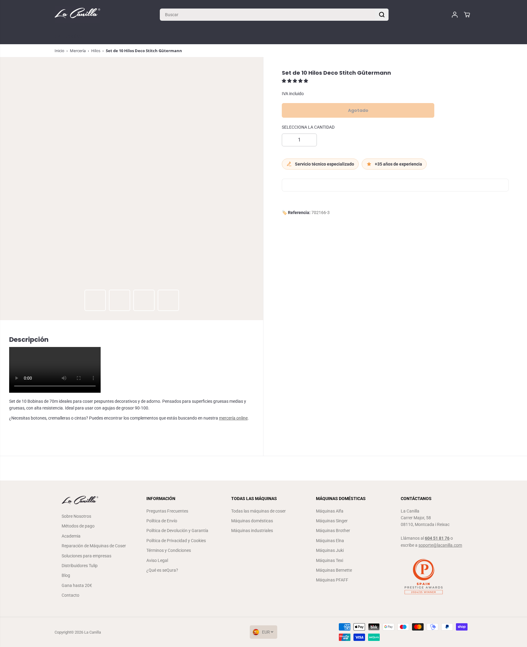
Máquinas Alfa (329, 511)
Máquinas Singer (332, 520)
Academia (71, 536)
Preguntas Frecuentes (167, 511)
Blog (66, 575)
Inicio (59, 50)
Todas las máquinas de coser (258, 511)
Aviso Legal (157, 560)
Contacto (70, 595)
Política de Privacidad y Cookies (176, 540)
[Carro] (466, 14)
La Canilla (92, 632)
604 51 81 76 (437, 538)
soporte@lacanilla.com (440, 545)
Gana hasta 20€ (77, 585)
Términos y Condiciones (168, 550)
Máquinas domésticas (252, 520)
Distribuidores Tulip (80, 565)
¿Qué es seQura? (162, 570)
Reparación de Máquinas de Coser (94, 545)
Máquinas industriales (252, 530)
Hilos (95, 50)
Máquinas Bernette (334, 570)
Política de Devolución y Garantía (177, 530)
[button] (295, 81)
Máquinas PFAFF (332, 579)
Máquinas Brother (333, 530)
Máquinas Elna (330, 540)
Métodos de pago (78, 526)
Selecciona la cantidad (308, 127)
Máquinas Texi (329, 560)
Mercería (78, 50)
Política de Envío (161, 520)
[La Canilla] (77, 14)
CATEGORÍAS (69, 36)
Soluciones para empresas (86, 555)
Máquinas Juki (330, 550)
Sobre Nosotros (76, 516)
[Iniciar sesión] (454, 14)
